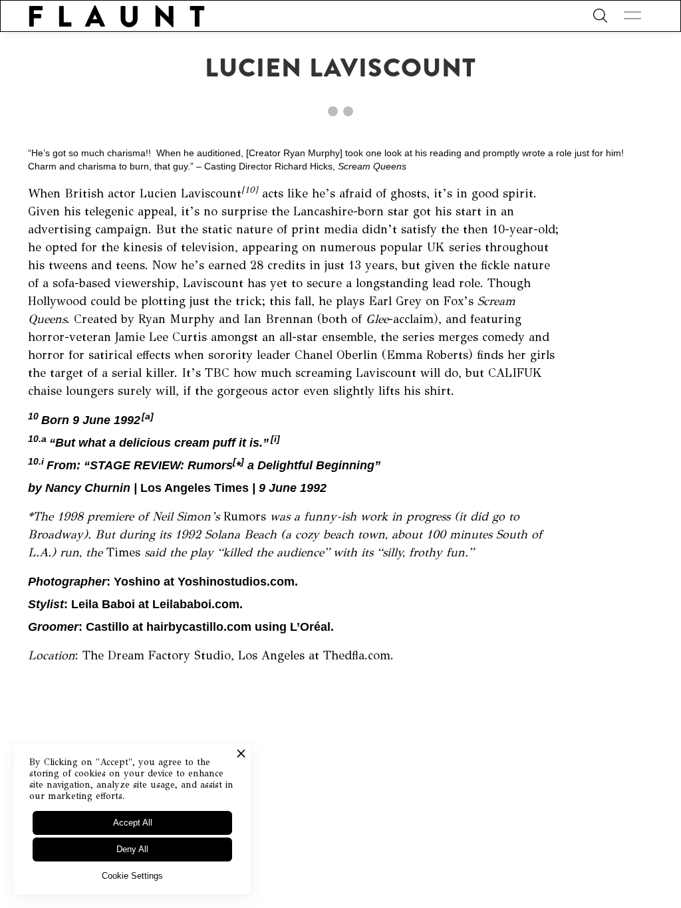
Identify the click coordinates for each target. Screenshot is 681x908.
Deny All (132, 849)
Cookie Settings (132, 876)
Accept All (132, 823)
